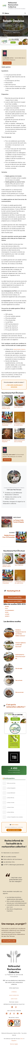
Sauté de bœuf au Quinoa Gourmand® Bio (20, 656)
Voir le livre (7, 63)
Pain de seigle (18, 668)
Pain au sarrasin (19, 692)
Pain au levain (18, 680)
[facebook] (10, 1013)
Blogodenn (14, 1040)
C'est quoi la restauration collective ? (15, 705)
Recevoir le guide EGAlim (14, 597)
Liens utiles (14, 998)
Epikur (22, 1038)
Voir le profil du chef (9, 941)
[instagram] (16, 1007)
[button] (25, 13)
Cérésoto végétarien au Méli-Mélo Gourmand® (20, 644)
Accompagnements (7, 32)
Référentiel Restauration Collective (13, 5)
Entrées (7, 606)
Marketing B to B (13, 591)
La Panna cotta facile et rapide (18, 521)
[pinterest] (12, 1007)
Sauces (6, 612)
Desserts (7, 616)
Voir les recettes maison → (14, 830)
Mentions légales (14, 1044)
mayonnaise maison (19, 349)
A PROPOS (14, 992)
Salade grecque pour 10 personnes (9, 536)
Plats (6, 608)
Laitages (7, 614)
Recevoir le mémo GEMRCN (14, 601)
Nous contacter (14, 995)
